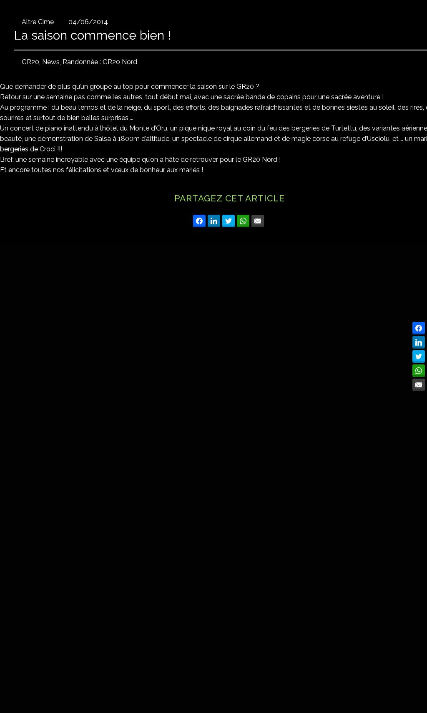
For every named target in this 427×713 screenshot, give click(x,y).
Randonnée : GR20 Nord (100, 62)
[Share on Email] (257, 221)
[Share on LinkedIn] (214, 221)
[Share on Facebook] (199, 221)
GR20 (30, 62)
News (51, 62)
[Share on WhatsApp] (243, 221)
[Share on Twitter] (228, 221)
